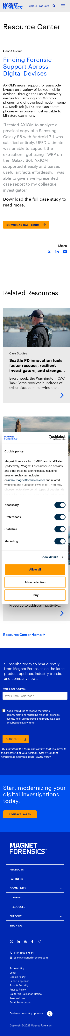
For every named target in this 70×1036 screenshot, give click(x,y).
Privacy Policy (18, 989)
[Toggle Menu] (63, 5)
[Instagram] (39, 941)
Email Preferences (20, 1002)
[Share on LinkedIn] (57, 251)
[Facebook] (32, 941)
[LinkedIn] (18, 941)
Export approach (19, 981)
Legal (13, 972)
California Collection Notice (26, 993)
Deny (35, 595)
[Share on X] (49, 251)
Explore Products (38, 5)
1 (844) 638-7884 (24, 952)
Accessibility (17, 968)
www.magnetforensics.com (26, 480)
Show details (49, 557)
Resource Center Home (22, 634)
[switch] (60, 517)
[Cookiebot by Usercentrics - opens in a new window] (49, 437)
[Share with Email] (65, 251)
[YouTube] (25, 941)
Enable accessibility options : (26, 1013)
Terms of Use (17, 998)
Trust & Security (19, 985)
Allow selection (35, 582)
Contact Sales (20, 814)
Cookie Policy (17, 976)
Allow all (35, 569)
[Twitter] (11, 941)
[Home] (28, 848)
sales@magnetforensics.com (31, 957)
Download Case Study (23, 224)
